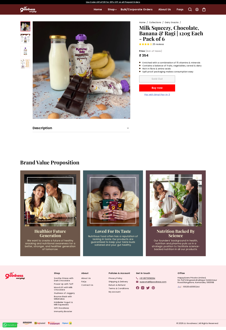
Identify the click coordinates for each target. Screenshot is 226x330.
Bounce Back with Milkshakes (63, 297)
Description (42, 128)
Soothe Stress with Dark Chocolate (63, 279)
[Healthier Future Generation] (50, 200)
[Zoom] (81, 70)
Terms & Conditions (119, 288)
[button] (145, 44)
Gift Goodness (61, 308)
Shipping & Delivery (118, 281)
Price (150, 51)
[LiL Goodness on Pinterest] (153, 288)
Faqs (180, 9)
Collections (155, 22)
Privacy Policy (115, 278)
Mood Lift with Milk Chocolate (63, 288)
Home (98, 9)
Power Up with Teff (63, 284)
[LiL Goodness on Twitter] (148, 288)
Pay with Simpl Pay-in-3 (157, 94)
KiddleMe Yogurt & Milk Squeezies (63, 303)
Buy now (157, 88)
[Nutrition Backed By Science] (176, 200)
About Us (164, 9)
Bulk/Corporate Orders (136, 9)
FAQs (83, 281)
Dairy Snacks (172, 22)
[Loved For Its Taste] (113, 200)
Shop (111, 9)
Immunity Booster (63, 311)
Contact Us (87, 285)
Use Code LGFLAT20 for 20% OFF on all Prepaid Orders (113, 2)
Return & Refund (117, 285)
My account (115, 291)
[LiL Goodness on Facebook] (137, 288)
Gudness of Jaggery (64, 293)
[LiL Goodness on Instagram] (142, 288)
